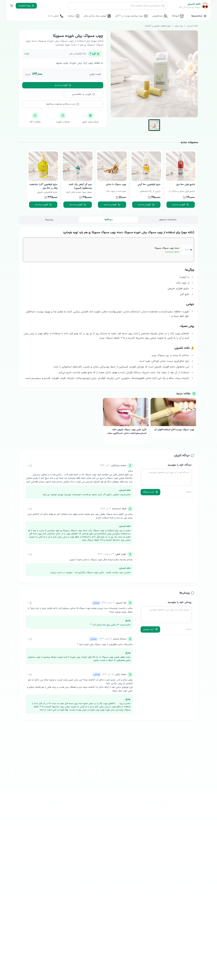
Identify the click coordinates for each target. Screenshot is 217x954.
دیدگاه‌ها (109, 219)
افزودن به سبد (60, 85)
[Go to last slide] (196, 180)
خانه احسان (192, 26)
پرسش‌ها (49, 219)
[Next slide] (20, 180)
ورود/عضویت (24, 5)
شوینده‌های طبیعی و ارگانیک (158, 26)
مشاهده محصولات (172, 251)
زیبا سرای (179, 26)
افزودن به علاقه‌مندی (81, 94)
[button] (154, 125)
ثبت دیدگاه (148, 492)
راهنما (26, 53)
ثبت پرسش (148, 629)
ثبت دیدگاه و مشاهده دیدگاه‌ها (60, 104)
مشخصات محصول (168, 219)
